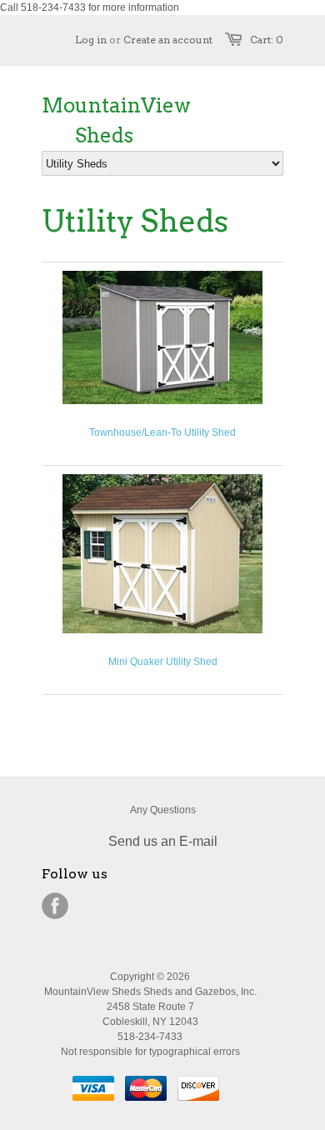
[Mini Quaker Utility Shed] (162, 630)
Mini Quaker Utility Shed (163, 662)
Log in (91, 39)
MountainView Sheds (104, 120)
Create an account (167, 39)
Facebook (55, 905)
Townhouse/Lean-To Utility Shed (162, 432)
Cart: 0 (266, 39)
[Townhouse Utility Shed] (162, 401)
